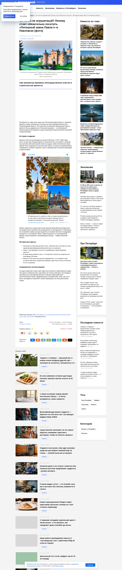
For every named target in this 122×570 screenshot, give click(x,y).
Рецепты (93, 404)
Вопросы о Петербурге (66, 8)
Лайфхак (96, 400)
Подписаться (9, 16)
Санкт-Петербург (86, 400)
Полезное (82, 8)
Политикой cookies (57, 566)
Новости (39, 8)
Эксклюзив (49, 8)
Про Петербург (88, 243)
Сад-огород (84, 404)
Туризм (83, 409)
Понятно (90, 565)
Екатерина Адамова (25, 324)
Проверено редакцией (27, 38)
